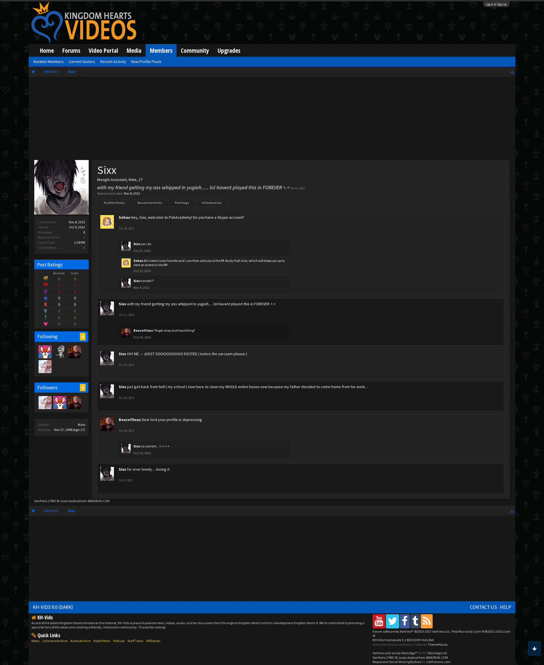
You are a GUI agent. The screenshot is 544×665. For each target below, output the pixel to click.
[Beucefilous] (74, 351)
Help (505, 607)
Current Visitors (82, 61)
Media (134, 50)
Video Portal (103, 50)
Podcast (119, 641)
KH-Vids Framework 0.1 (403, 640)
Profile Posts (114, 203)
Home (47, 50)
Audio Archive (80, 641)
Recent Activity (149, 203)
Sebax (124, 217)
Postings (182, 203)
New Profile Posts (146, 61)
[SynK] (59, 351)
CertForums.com (438, 662)
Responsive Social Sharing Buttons (397, 662)
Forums (71, 50)
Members (161, 50)
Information (212, 203)
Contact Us (483, 607)
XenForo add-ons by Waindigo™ (395, 653)
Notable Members (48, 61)
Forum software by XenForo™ (411, 631)
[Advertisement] (272, 119)
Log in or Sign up (496, 4)
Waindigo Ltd (437, 653)
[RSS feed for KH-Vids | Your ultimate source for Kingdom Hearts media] (427, 621)
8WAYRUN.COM (99, 501)
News (35, 641)
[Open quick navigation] (512, 71)
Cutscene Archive (54, 641)
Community (195, 50)
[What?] (45, 366)
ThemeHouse (437, 644)
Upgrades (229, 50)
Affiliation (153, 641)
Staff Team (135, 641)
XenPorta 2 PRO (45, 501)
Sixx (136, 244)
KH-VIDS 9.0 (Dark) (53, 607)
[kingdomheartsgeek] (45, 351)
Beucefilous (143, 330)
